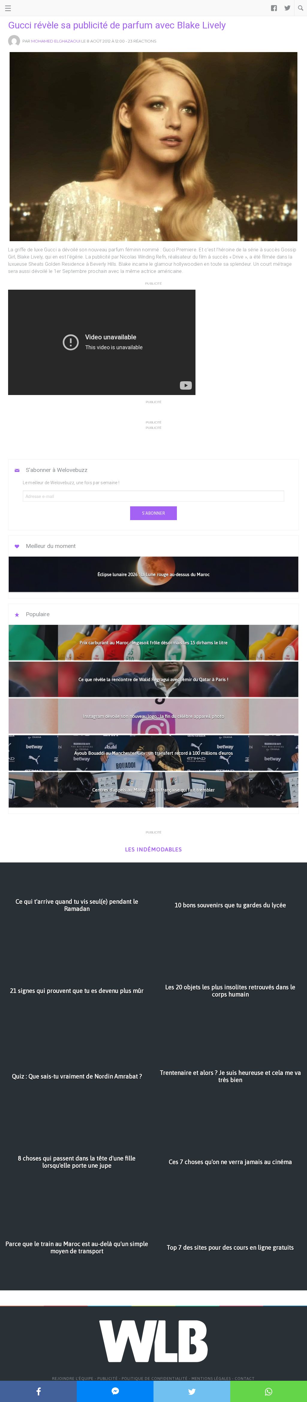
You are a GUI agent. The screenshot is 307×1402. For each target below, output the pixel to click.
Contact (245, 1378)
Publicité (107, 1378)
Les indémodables (153, 849)
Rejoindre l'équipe (73, 1378)
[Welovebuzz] (27, 8)
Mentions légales (211, 1378)
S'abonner (153, 513)
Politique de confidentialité (155, 1378)
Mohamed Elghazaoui (55, 41)
